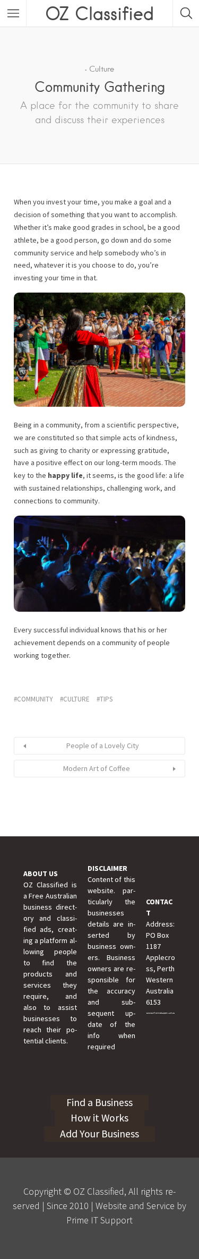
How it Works (99, 1117)
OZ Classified (99, 13)
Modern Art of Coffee (96, 768)
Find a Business (99, 1102)
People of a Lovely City (102, 745)
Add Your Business (99, 1133)
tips (106, 699)
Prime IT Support (99, 1220)
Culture (101, 69)
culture (76, 699)
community (35, 699)
